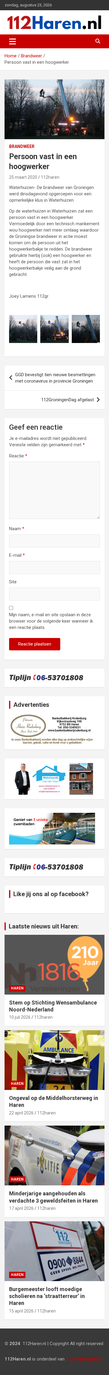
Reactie (18, 456)
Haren (17, 988)
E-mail (17, 555)
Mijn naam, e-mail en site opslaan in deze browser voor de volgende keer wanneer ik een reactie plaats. (51, 621)
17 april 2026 (21, 1208)
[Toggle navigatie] (13, 41)
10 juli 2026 (20, 1017)
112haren (50, 177)
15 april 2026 (21, 1311)
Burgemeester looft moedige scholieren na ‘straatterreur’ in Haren (47, 1296)
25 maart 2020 (23, 177)
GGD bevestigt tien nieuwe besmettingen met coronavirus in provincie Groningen (55, 378)
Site (13, 582)
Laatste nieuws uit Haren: (44, 926)
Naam (16, 528)
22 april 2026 (21, 1113)
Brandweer (22, 146)
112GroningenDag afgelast (67, 399)
